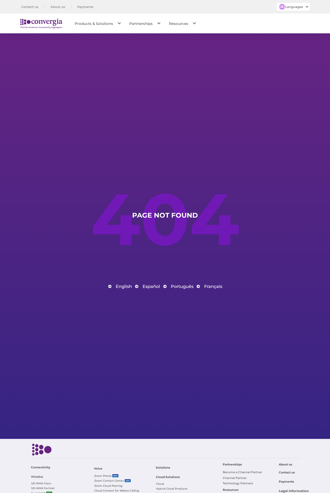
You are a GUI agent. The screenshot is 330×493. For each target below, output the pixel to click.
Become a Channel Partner (242, 472)
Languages (294, 7)
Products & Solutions (94, 23)
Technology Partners (238, 483)
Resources (178, 23)
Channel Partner (235, 478)
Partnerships (141, 23)
